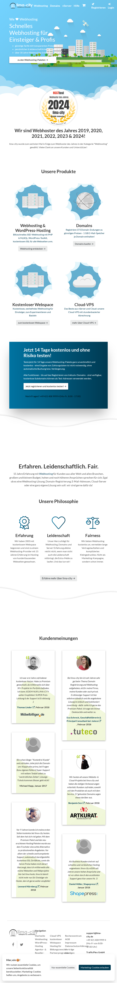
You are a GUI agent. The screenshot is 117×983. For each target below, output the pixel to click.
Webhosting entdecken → (33, 248)
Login (111, 7)
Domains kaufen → (84, 243)
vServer (66, 5)
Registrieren (98, 7)
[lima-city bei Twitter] (21, 944)
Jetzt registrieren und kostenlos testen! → (45, 386)
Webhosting (41, 5)
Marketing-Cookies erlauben (95, 967)
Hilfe (76, 5)
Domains (55, 5)
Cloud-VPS (55, 935)
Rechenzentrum (73, 935)
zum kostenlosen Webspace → (33, 322)
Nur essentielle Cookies (63, 967)
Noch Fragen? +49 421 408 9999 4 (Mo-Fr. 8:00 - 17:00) (53, 396)
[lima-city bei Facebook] (13, 944)
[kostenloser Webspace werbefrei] (21, 6)
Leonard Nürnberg (27, 886)
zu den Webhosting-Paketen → (33, 59)
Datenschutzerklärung (76, 946)
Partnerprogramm (59, 952)
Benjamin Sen (75, 803)
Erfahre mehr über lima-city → (58, 578)
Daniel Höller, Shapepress (82, 884)
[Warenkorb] (84, 5)
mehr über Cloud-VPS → (84, 322)
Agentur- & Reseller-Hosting (40, 953)
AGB (67, 939)
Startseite (40, 935)
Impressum (70, 942)
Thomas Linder (24, 707)
